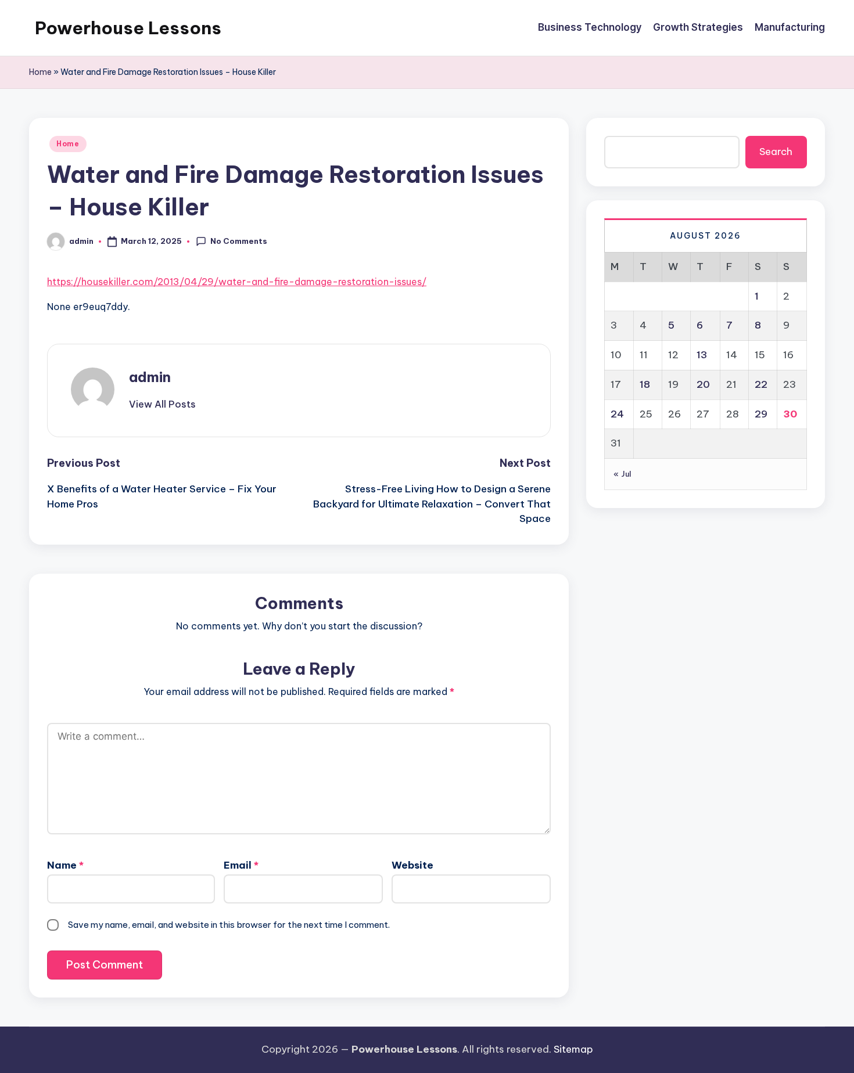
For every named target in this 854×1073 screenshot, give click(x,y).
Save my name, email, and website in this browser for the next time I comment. (229, 924)
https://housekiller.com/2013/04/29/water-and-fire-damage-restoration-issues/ (236, 281)
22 (761, 383)
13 (702, 354)
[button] (162, 404)
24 (617, 413)
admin (150, 377)
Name (65, 865)
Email (241, 865)
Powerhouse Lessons (128, 28)
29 (761, 413)
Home (40, 72)
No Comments (238, 241)
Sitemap (573, 1049)
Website (412, 865)
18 (645, 383)
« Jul (622, 473)
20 (703, 383)
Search (775, 151)
